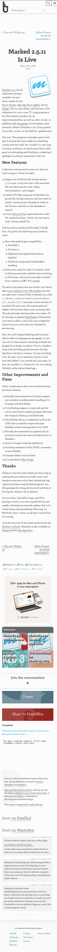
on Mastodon (22, 830)
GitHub (39, 781)
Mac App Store (25, 530)
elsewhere (22, 784)
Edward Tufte (19, 214)
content (11, 804)
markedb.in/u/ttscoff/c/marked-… (18, 845)
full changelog (20, 123)
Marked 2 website (11, 526)
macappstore (35, 564)
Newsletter (28, 937)
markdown (23, 569)
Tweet (28, 69)
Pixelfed (13, 941)
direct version (9, 104)
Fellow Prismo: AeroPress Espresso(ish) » (43, 35)
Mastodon (8, 784)
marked (38, 569)
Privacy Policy (44, 933)
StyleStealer (31, 317)
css (21, 564)
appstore (10, 564)
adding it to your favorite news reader (31, 793)
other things (27, 459)
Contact (26, 933)
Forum (26, 941)
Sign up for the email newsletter (18, 790)
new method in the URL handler (24, 290)
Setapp (5, 530)
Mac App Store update (28, 104)
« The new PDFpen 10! (13, 32)
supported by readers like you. (30, 804)
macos (9, 569)
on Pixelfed (21, 818)
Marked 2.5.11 (9, 89)
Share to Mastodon (27, 714)
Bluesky (20, 796)
